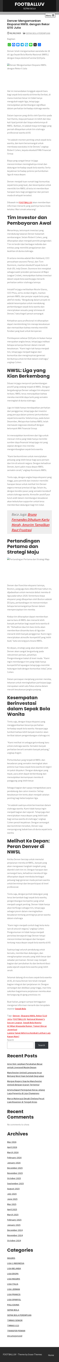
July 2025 (12, 1193)
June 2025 (12, 1199)
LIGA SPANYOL (14, 1299)
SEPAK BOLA (13, 1309)
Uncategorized (14, 1335)
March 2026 (12, 1152)
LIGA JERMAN (13, 1289)
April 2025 (12, 1209)
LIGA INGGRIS (13, 1278)
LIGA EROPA (12, 1273)
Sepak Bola (20, 1008)
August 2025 (13, 1188)
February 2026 (14, 1157)
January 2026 (13, 1162)
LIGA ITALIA (12, 1284)
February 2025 (14, 1219)
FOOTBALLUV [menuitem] (25, 202)
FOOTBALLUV (29, 4)
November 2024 (15, 1235)
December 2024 (15, 1230)
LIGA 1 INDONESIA (15, 1263)
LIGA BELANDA (14, 1268)
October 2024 (14, 1240)
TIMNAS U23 (13, 1325)
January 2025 (13, 1224)
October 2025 (14, 1178)
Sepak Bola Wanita (32, 1022)
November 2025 (15, 1173)
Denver (16, 1015)
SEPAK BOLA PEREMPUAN (38, 33)
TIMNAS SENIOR (14, 1320)
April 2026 (12, 1147)
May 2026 (11, 1142)
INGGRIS (11, 1258)
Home (51, 1355)
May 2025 (11, 1204)
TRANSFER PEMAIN (16, 1330)
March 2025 (12, 1214)
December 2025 (15, 1167)
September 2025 (15, 1183)
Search (10, 1039)
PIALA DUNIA (13, 1304)
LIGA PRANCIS (13, 1294)
